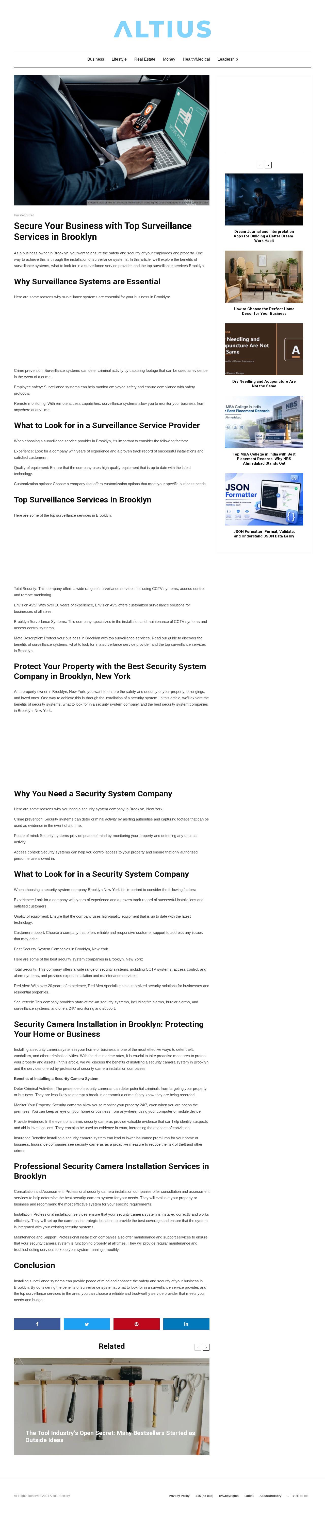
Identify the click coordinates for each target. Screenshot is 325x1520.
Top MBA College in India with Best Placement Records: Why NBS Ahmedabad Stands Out (264, 459)
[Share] (37, 1324)
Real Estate (144, 59)
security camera (130, 1214)
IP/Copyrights (229, 1496)
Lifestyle (119, 59)
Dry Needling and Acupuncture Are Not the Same (264, 383)
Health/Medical (196, 59)
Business (95, 59)
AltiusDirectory (270, 1496)
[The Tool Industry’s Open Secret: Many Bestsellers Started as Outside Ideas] (111, 1406)
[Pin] (136, 1324)
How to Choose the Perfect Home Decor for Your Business (264, 311)
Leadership (228, 59)
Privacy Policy (179, 1496)
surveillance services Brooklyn (178, 266)
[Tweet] (87, 1324)
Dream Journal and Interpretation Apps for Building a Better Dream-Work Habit (264, 236)
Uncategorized (24, 215)
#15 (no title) (204, 1496)
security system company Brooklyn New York (82, 889)
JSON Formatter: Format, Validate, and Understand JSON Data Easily (264, 533)
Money (169, 59)
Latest (249, 1496)
